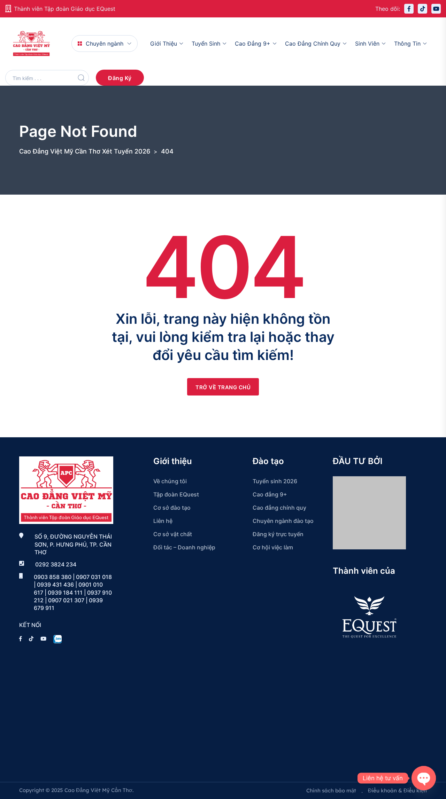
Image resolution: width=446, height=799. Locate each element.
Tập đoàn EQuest (176, 494)
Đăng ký (120, 78)
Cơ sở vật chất (172, 534)
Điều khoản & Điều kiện (397, 790)
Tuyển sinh (206, 43)
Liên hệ (162, 520)
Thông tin (407, 43)
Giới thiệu (163, 43)
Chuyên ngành (104, 43)
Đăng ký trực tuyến (278, 534)
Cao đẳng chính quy (312, 43)
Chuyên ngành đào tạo (283, 520)
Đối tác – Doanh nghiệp (184, 547)
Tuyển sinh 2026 (275, 481)
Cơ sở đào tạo (172, 507)
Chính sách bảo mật (331, 790)
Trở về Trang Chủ (223, 387)
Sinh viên (367, 43)
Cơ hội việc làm (273, 547)
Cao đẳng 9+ (252, 43)
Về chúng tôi (170, 481)
